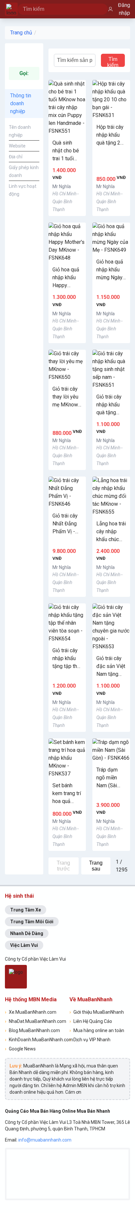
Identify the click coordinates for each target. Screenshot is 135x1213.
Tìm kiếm (112, 61)
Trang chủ (21, 32)
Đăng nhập (124, 9)
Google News (20, 1048)
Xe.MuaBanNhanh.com (30, 1012)
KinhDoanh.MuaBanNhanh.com (35, 1039)
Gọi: (24, 73)
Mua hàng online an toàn (96, 1030)
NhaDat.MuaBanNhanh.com (35, 1021)
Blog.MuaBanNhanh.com (32, 1030)
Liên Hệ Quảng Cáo (90, 1021)
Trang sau (96, 865)
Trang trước (63, 865)
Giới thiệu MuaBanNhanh (96, 1012)
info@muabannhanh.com (44, 1140)
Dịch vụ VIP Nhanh (89, 1039)
